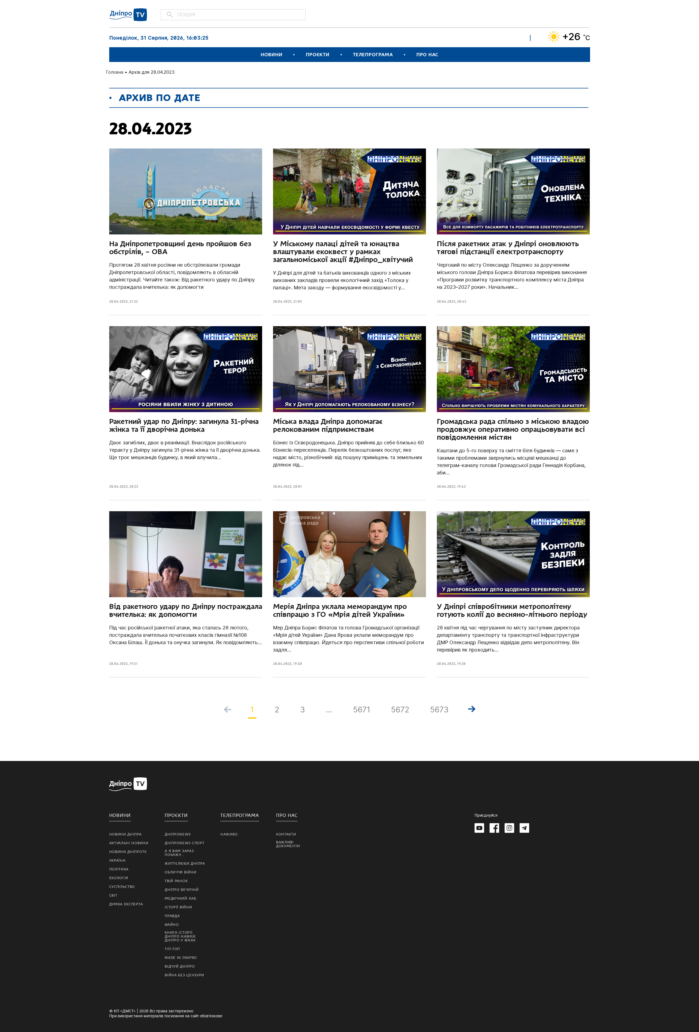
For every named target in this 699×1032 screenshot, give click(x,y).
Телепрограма (373, 54)
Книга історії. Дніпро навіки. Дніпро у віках (180, 936)
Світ (113, 895)
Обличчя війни (180, 872)
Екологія (118, 878)
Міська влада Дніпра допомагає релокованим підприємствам (327, 425)
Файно (172, 925)
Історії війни (178, 907)
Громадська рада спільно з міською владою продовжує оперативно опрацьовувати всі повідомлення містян (513, 429)
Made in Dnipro (181, 958)
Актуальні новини (129, 843)
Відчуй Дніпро (180, 966)
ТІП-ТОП (172, 949)
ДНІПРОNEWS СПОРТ (184, 843)
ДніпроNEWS (178, 834)
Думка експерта (126, 904)
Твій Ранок (176, 881)
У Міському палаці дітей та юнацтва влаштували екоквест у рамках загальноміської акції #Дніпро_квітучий (343, 252)
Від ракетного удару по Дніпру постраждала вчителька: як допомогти (185, 610)
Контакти (286, 834)
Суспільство (122, 887)
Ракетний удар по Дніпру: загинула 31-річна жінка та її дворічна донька (184, 425)
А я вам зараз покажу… (179, 853)
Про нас (427, 54)
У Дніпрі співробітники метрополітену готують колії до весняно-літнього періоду (512, 610)
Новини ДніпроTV (128, 852)
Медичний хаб (180, 898)
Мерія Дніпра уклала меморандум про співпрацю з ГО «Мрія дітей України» (340, 610)
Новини (271, 54)
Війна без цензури (184, 975)
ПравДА (172, 916)
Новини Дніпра (125, 834)
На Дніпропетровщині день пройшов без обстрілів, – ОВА (180, 248)
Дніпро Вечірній (182, 890)
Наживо (229, 834)
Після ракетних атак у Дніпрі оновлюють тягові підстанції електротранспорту (508, 248)
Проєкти (317, 54)
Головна (114, 72)
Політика (119, 869)
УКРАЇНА (117, 861)
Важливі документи (288, 844)
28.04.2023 (118, 301)
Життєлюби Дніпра (185, 864)
